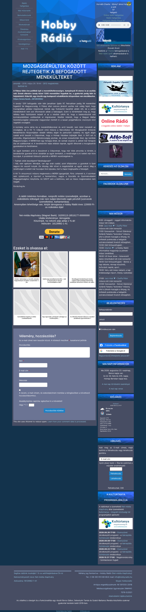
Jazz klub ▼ (109, 226)
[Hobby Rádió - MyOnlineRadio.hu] (116, 151)
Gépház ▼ (109, 248)
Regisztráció (104, 356)
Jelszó (102, 319)
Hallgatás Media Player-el (114, 20)
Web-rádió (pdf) (106, 53)
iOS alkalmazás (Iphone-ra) (108, 45)
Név (21, 361)
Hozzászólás (24, 345)
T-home (110, 51)
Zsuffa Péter (122, 226)
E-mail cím (24, 370)
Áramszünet (122, 532)
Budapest (116, 403)
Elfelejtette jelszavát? (120, 356)
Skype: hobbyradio (124, 581)
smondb (16, 83)
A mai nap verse (116, 389)
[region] (113, 36)
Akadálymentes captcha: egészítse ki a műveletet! (40, 401)
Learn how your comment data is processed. (67, 421)
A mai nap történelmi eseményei (116, 384)
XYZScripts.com (85, 611)
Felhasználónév (105, 310)
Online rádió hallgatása (113, 15)
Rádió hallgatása (113, 18)
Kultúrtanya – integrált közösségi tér (114, 512)
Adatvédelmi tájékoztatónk (120, 596)
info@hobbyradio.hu (123, 577)
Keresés (128, 174)
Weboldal (23, 380)
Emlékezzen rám (107, 329)
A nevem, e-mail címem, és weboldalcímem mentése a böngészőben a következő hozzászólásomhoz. (54, 394)
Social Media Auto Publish (64, 611)
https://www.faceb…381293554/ (28, 99)
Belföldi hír (22, 86)
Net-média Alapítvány (122, 573)
